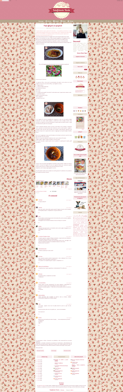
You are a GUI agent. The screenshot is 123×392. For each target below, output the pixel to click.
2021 (39, 368)
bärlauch (85, 231)
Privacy (71, 21)
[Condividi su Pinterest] (55, 191)
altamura (85, 221)
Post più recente (40, 350)
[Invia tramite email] (52, 191)
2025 (39, 361)
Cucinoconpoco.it (58, 376)
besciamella (75, 233)
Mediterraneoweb (75, 368)
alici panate (82, 221)
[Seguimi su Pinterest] (81, 76)
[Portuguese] (85, 111)
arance (79, 227)
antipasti (76, 225)
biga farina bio (76, 234)
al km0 (76, 218)
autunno (74, 230)
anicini (82, 223)
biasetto (85, 233)
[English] (74, 111)
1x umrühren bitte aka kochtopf (61, 365)
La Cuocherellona (41, 283)
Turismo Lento (75, 362)
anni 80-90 (85, 223)
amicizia (82, 222)
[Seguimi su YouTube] (83, 76)
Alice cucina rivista (76, 221)
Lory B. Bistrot (58, 368)
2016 (39, 376)
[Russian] (83, 111)
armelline (85, 227)
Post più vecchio (67, 350)
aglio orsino (81, 215)
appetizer (75, 227)
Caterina (40, 207)
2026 (39, 360)
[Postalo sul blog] (53, 191)
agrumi (82, 217)
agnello (85, 215)
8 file (74, 215)
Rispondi (39, 212)
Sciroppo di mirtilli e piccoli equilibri (61, 360)
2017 (39, 375)
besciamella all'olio (81, 233)
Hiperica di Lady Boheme (43, 266)
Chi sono (49, 21)
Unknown (40, 200)
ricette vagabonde (58, 378)
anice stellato (78, 223)
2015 (39, 378)
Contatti (57, 21)
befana (86, 232)
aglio (77, 215)
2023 (39, 365)
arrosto (74, 228)
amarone (78, 222)
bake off (77, 231)
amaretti (74, 222)
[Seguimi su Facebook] (76, 76)
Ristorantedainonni (58, 371)
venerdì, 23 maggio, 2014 (68, 295)
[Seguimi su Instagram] (79, 76)
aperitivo (85, 226)
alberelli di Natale (80, 218)
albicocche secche (83, 219)
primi (60, 28)
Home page (40, 21)
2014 (39, 380)
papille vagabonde (75, 371)
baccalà (78, 230)
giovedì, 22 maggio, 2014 (68, 207)
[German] (79, 111)
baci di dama (82, 230)
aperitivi (81, 226)
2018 (39, 373)
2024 (39, 363)
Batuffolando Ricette (41, 385)
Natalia (39, 226)
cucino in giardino (75, 373)
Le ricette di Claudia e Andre (44, 236)
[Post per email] (50, 191)
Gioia (39, 304)
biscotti (81, 234)
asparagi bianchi (84, 228)
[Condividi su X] (54, 191)
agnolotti (74, 217)
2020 (39, 370)
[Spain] (81, 111)
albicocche (78, 219)
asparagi (78, 228)
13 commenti (56, 28)
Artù (39, 216)
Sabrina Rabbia (41, 295)
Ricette (64, 21)
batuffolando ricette (78, 232)
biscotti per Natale (79, 236)
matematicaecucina (42, 248)
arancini (82, 227)
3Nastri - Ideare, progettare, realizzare (78, 365)
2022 (39, 366)
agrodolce (78, 217)
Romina (40, 317)
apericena (77, 226)
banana (82, 231)
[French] (76, 111)
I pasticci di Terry (58, 373)
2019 (39, 371)
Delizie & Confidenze (59, 363)
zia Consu (40, 256)
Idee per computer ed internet (78, 359)
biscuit (85, 236)
